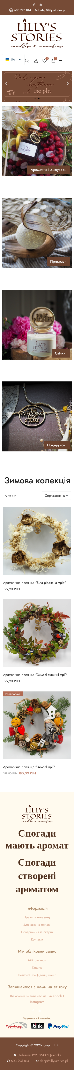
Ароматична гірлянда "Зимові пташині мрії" (35, 674)
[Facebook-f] (34, 5)
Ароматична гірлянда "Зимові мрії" (29, 767)
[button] (6, 83)
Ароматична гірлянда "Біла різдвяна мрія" (34, 582)
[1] (45, 60)
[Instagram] (40, 5)
